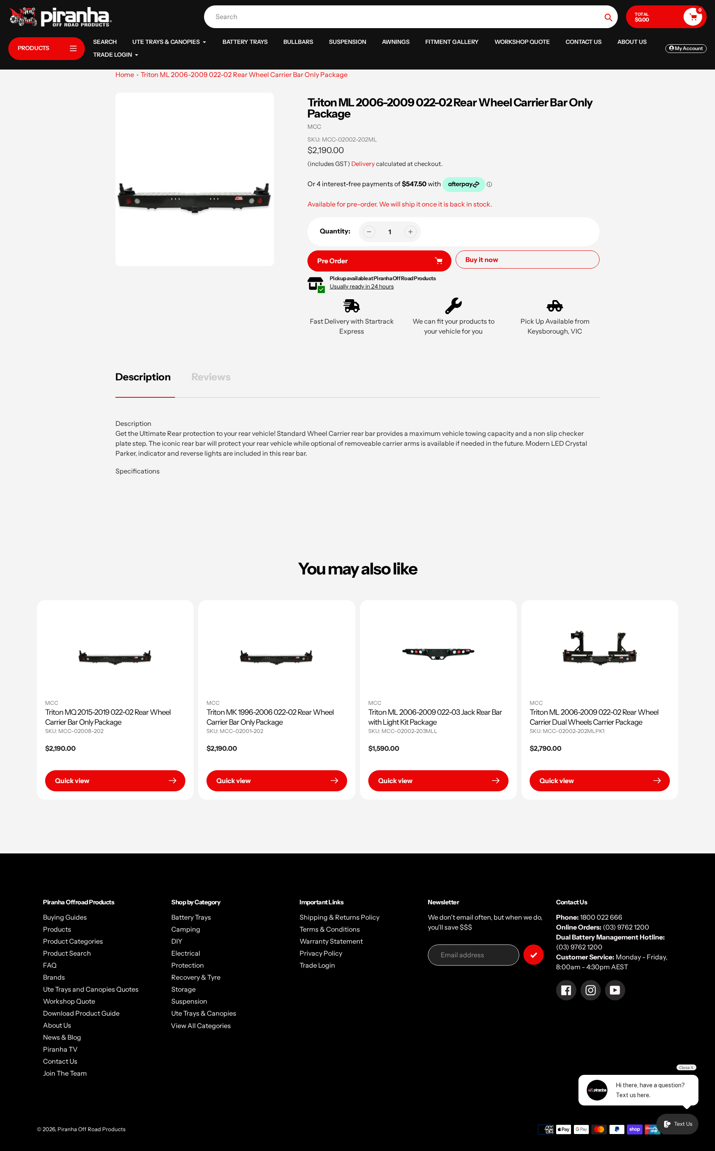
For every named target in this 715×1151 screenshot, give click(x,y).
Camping (185, 929)
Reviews (211, 377)
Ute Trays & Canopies (203, 1013)
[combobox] (413, 16)
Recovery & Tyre (196, 977)
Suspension (189, 1001)
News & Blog (62, 1037)
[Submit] (533, 954)
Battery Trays (191, 917)
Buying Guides (65, 917)
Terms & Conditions (330, 929)
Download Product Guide (81, 1013)
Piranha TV (60, 1049)
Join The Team (65, 1073)
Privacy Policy (321, 953)
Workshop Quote (69, 1001)
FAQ (50, 965)
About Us (57, 1025)
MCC (314, 126)
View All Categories (201, 1025)
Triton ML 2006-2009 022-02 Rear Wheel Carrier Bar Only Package (244, 74)
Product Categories (73, 941)
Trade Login (317, 965)
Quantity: (335, 231)
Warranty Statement (331, 941)
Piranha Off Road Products (91, 1129)
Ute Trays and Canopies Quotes (91, 989)
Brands (54, 977)
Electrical (185, 953)
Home (124, 74)
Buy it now (481, 259)
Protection (187, 965)
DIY (176, 941)
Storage (183, 989)
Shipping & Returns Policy (339, 917)
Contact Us (60, 1061)
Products (57, 929)
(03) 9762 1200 (626, 927)
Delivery (363, 164)
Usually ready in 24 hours (362, 286)
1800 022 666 (601, 917)
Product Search (67, 953)
